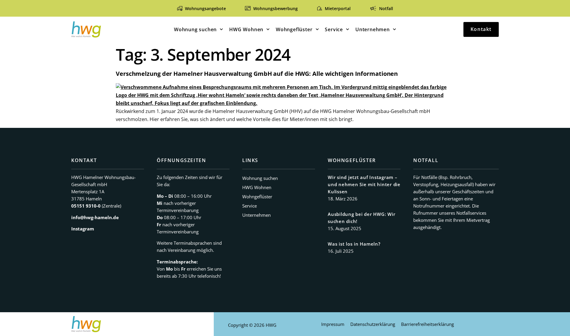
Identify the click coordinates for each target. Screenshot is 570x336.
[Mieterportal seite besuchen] (319, 8)
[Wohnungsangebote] (180, 8)
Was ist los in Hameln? (354, 244)
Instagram (82, 229)
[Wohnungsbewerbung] (248, 8)
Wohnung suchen (195, 29)
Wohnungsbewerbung (275, 8)
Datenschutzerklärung (372, 324)
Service (334, 29)
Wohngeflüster (294, 29)
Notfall (386, 8)
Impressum (332, 324)
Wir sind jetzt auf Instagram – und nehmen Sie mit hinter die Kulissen (364, 184)
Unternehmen (372, 29)
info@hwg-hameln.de (95, 217)
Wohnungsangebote (205, 8)
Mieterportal (338, 8)
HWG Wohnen (246, 29)
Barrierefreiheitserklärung (427, 324)
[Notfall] (373, 8)
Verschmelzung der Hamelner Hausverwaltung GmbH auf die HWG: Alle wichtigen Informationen (257, 74)
